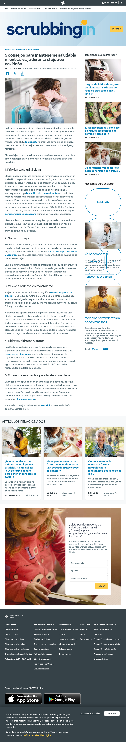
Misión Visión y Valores (68, 629)
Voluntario (84, 629)
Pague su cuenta (41, 634)
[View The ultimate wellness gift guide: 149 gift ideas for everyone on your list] (103, 70)
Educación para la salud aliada (107, 644)
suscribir (46, 405)
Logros (62, 634)
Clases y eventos (12, 629)
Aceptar (112, 713)
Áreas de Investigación (103, 654)
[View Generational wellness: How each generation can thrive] (103, 153)
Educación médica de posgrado (107, 639)
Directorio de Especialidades (17, 649)
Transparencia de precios (45, 644)
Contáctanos (65, 654)
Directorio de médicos (14, 639)
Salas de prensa (65, 649)
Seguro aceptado (41, 649)
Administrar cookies (90, 713)
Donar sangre (86, 639)
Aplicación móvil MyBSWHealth (18, 659)
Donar (82, 634)
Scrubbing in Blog (41, 669)
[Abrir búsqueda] (121, 3)
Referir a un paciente (103, 629)
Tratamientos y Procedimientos (18, 654)
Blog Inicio (9, 49)
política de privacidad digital (37, 735)
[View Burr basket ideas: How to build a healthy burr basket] (63, 442)
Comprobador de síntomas (45, 629)
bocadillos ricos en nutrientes (42, 193)
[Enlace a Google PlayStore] (62, 699)
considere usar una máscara (20, 214)
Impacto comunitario (68, 639)
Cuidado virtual (11, 634)
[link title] (63, 3)
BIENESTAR (20, 49)
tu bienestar (32, 142)
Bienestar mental (25, 399)
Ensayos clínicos (101, 659)
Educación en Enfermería (105, 649)
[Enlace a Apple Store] (23, 699)
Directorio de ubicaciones (16, 644)
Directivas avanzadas (43, 659)
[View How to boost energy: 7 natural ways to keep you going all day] (104, 442)
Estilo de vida (33, 49)
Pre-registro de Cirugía (44, 664)
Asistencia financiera (43, 654)
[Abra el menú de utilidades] (4, 3)
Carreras (98, 634)
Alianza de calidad (67, 644)
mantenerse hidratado (17, 354)
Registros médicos (42, 639)
